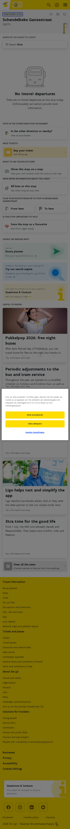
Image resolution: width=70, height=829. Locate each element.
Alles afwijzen (35, 423)
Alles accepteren (35, 415)
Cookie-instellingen (35, 432)
